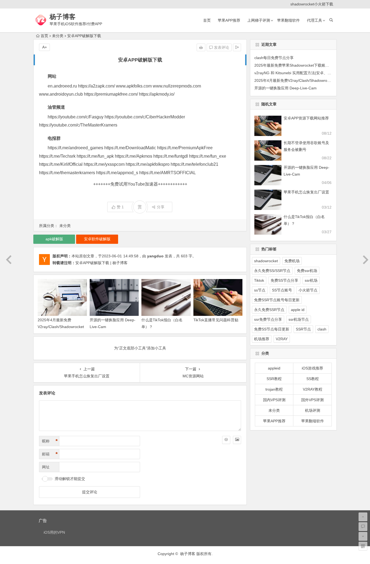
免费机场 (292, 261)
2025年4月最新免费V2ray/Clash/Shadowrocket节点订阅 (61, 327)
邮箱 (50, 454)
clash (321, 329)
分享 (160, 207)
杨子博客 (63, 16)
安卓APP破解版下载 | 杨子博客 (101, 263)
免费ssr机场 (307, 270)
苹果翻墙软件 (288, 20)
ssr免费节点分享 (268, 319)
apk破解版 (54, 239)
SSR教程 (274, 379)
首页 (207, 20)
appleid (274, 368)
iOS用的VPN (54, 532)
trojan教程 (274, 389)
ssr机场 (311, 280)
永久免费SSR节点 (269, 309)
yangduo (155, 256)
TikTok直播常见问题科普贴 (215, 320)
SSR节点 (303, 329)
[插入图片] (237, 440)
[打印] (201, 47)
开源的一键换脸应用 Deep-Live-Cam (285, 88)
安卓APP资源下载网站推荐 (306, 118)
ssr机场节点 (298, 319)
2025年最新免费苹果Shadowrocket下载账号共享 (295, 65)
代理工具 (314, 20)
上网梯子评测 (258, 20)
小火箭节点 (307, 290)
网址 (46, 467)
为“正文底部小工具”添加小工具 (140, 348)
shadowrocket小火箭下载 (311, 4)
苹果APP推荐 (229, 20)
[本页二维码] (363, 546)
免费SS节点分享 (284, 280)
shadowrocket (266, 261)
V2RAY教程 (312, 389)
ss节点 (259, 290)
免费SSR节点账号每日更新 (277, 300)
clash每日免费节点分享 (274, 58)
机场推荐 (261, 339)
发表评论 (221, 47)
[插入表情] (226, 440)
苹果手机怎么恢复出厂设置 (306, 192)
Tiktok (259, 280)
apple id (297, 309)
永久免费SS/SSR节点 (272, 270)
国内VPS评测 (274, 400)
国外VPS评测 (312, 400)
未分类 (57, 36)
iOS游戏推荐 (312, 368)
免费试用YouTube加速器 (134, 184)
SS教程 (312, 379)
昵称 (50, 441)
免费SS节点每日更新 (271, 329)
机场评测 (312, 410)
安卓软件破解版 (97, 239)
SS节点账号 (282, 290)
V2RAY (282, 339)
